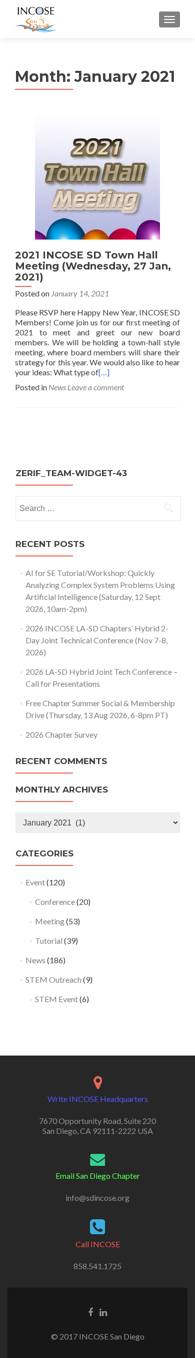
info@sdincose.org (98, 1197)
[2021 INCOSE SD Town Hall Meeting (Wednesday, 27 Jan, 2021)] (97, 176)
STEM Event (56, 999)
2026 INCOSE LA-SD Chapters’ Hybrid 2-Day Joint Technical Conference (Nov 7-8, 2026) (97, 640)
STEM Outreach (54, 979)
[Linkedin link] (103, 1311)
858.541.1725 (98, 1266)
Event (35, 882)
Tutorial (48, 940)
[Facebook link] (90, 1311)
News (57, 387)
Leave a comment (96, 387)
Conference (55, 901)
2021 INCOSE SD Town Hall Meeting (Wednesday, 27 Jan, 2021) (93, 266)
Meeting (49, 921)
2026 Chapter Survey (62, 734)
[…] (104, 372)
